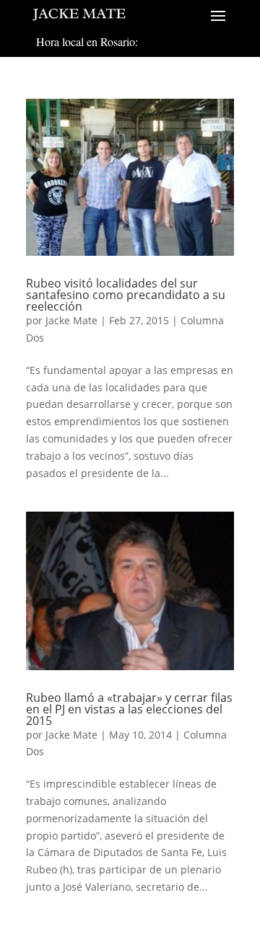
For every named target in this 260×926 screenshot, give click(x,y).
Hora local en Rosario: (87, 41)
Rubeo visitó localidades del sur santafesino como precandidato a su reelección (125, 294)
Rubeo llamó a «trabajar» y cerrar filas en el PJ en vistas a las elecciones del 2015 (129, 709)
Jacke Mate (72, 320)
